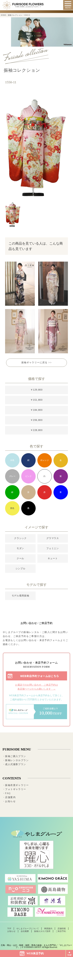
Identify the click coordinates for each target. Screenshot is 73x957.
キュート (53, 558)
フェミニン (52, 548)
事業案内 (48, 928)
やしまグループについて (27, 928)
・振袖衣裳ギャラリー (16, 785)
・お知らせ (9, 801)
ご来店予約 (61, 931)
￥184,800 (36, 410)
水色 (12, 460)
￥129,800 (36, 389)
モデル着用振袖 (20, 595)
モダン (20, 548)
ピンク (28, 476)
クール (20, 558)
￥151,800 (36, 399)
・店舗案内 (9, 797)
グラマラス (52, 538)
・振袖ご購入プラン (14, 756)
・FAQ (7, 793)
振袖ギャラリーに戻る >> (36, 362)
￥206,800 (36, 420)
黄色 (12, 508)
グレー (12, 476)
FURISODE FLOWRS (23, 5)
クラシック (20, 538)
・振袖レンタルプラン (16, 760)
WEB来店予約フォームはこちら (39, 676)
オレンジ (44, 460)
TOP (69, 955)
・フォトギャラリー (14, 789)
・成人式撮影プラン (14, 764)
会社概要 (25, 931)
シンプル (20, 568)
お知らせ (11, 931)
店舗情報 (62, 928)
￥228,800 (36, 430)
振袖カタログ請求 (42, 931)
